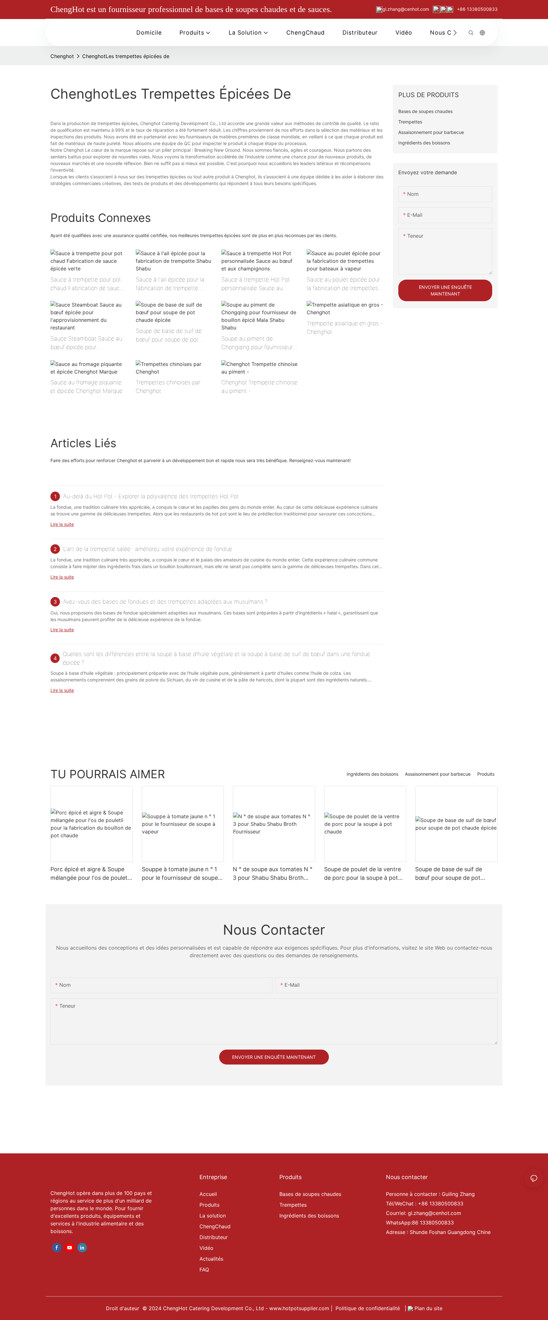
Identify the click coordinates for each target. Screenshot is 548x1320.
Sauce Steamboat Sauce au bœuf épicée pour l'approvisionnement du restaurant (86, 343)
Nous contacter (407, 1177)
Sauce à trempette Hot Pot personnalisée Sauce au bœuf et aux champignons (255, 284)
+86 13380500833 (477, 9)
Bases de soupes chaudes (310, 1194)
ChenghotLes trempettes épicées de (125, 56)
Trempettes (293, 1205)
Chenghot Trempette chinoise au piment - (259, 386)
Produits (485, 774)
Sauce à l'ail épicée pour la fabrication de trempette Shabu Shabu (170, 284)
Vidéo (206, 1248)
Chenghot (62, 56)
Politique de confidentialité (368, 1308)
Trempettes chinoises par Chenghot (168, 386)
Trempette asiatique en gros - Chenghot (345, 327)
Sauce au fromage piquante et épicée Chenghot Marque (86, 386)
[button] (455, 33)
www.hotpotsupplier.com (300, 1308)
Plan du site (427, 1308)
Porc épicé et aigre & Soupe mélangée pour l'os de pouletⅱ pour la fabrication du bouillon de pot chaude (90, 874)
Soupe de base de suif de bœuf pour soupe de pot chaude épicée (169, 336)
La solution (212, 1215)
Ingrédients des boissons (372, 774)
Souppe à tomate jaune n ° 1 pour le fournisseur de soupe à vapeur (182, 874)
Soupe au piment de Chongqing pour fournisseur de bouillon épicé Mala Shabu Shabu (259, 343)
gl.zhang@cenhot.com (406, 9)
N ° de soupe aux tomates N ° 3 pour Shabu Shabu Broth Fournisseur (272, 874)
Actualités (211, 1259)
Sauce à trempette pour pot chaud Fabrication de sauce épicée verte (86, 284)
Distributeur (213, 1237)
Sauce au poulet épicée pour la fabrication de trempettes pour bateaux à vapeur (343, 284)
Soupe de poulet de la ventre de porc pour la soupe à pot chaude (362, 874)
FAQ (204, 1269)
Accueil (208, 1194)
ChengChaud (215, 1226)
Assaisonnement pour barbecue (438, 774)
